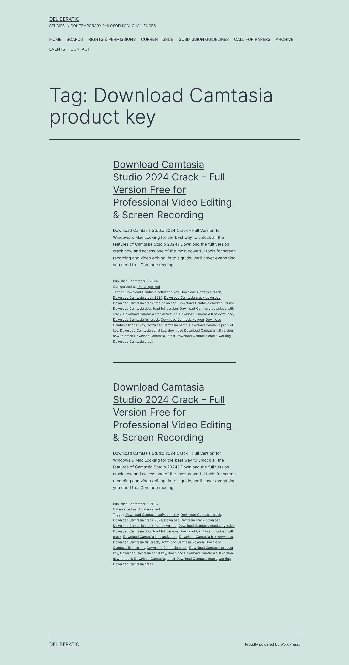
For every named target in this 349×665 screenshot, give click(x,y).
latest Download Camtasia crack (192, 336)
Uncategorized (148, 287)
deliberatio (64, 19)
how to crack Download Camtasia (139, 336)
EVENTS (57, 49)
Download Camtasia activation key (152, 292)
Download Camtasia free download (206, 314)
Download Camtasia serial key (143, 330)
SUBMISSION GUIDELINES (204, 39)
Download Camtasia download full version (145, 308)
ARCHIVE (284, 39)
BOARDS (75, 39)
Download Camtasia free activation (150, 314)
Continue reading (156, 264)
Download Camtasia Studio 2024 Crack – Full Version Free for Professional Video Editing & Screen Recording (172, 189)
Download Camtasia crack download (192, 297)
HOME (55, 39)
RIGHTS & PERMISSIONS (112, 39)
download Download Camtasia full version (200, 330)
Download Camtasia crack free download (145, 303)
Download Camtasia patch (167, 325)
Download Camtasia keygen (182, 319)
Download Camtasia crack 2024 (137, 297)
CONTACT (80, 49)
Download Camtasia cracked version (206, 303)
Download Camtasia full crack (136, 319)
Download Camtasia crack (201, 292)
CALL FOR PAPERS (252, 39)
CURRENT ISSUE (157, 39)
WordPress (289, 644)
